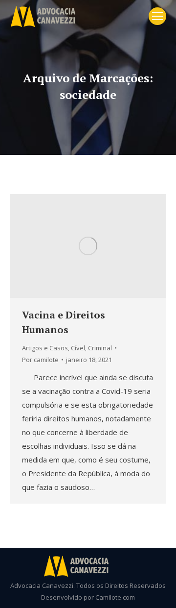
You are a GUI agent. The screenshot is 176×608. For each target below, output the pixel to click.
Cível (78, 347)
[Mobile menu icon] (157, 16)
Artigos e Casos (45, 347)
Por (40, 359)
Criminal (100, 347)
